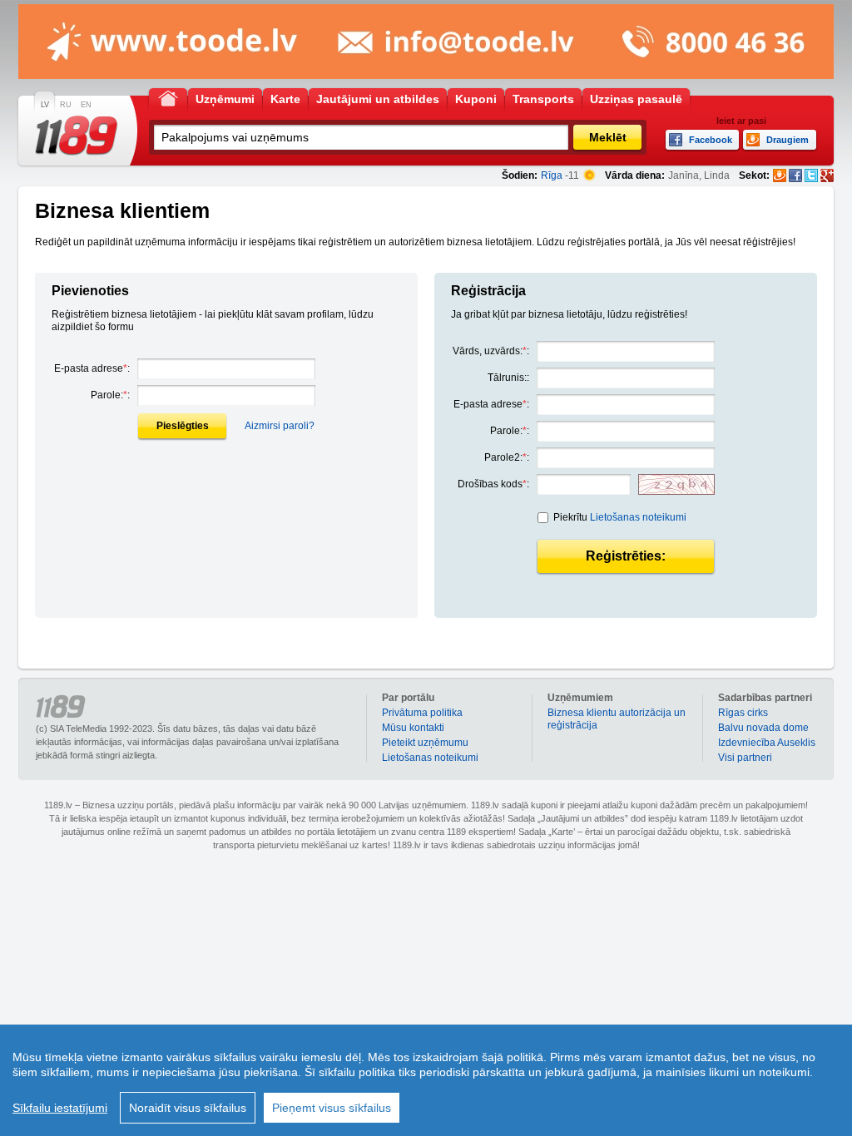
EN (86, 105)
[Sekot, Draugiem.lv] (779, 175)
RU (66, 105)
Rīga (551, 175)
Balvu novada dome (763, 727)
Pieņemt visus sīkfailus (331, 1107)
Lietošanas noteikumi (638, 517)
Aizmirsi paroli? (280, 426)
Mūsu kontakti (413, 727)
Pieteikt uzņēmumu (425, 742)
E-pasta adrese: (92, 368)
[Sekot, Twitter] (811, 175)
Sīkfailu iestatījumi (59, 1107)
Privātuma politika (422, 713)
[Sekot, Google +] (827, 175)
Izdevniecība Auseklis (766, 742)
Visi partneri (745, 757)
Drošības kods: (493, 484)
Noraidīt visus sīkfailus (187, 1107)
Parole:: (110, 395)
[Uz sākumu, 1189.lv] (168, 97)
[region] (426, 1080)
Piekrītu (619, 517)
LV (45, 105)
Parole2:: (506, 457)
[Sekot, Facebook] (795, 175)
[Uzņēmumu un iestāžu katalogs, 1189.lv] (76, 136)
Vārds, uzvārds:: (491, 351)
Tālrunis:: (508, 377)
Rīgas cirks (743, 713)
